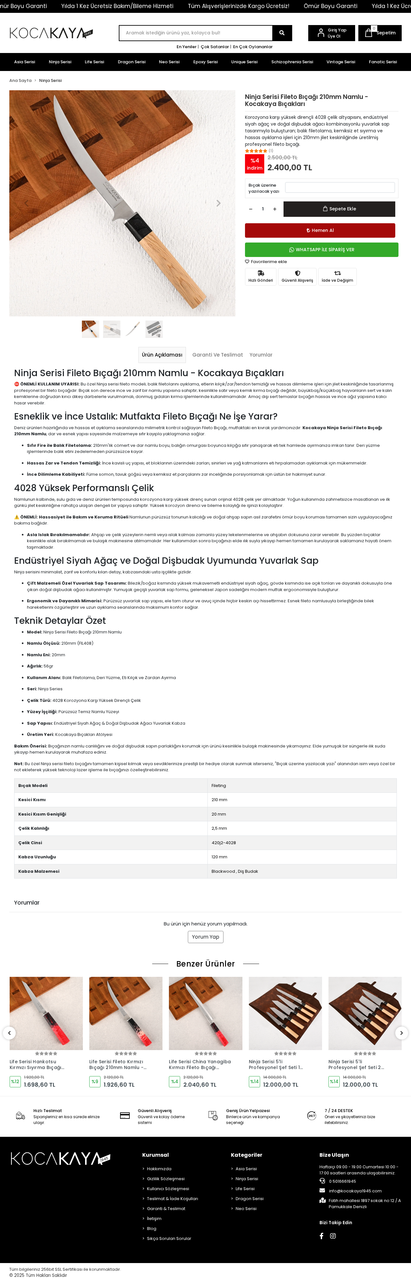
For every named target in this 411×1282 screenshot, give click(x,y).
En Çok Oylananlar (253, 47)
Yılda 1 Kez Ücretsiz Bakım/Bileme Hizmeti (117, 6)
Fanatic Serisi (383, 62)
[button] (380, 33)
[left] (9, 1033)
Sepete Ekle (342, 209)
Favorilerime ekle (268, 262)
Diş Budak (248, 871)
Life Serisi (94, 62)
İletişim (154, 1219)
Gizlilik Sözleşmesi (166, 1179)
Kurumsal (155, 1155)
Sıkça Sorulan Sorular (169, 1238)
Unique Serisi (244, 62)
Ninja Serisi (60, 62)
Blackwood (223, 871)
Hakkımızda (159, 1169)
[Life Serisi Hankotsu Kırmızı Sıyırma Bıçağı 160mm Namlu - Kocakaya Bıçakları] (46, 1013)
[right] (401, 1033)
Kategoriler (246, 1155)
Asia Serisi (24, 62)
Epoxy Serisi (205, 62)
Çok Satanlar (215, 47)
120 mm (219, 857)
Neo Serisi (169, 62)
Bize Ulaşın (334, 1155)
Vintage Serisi (341, 62)
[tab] (162, 355)
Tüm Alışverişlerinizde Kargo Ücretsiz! (238, 6)
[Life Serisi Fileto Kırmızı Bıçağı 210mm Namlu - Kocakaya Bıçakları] (125, 1013)
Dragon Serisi (131, 62)
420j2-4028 (224, 843)
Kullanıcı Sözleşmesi (168, 1189)
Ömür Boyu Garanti (330, 6)
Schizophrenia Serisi (292, 62)
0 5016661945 (342, 1181)
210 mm (219, 800)
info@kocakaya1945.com (355, 1191)
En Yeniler (187, 47)
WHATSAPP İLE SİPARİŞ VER (325, 249)
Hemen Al (323, 230)
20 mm (219, 814)
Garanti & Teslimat (166, 1209)
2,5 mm (219, 828)
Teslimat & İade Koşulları (172, 1199)
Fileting (219, 785)
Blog (151, 1228)
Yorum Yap (205, 937)
